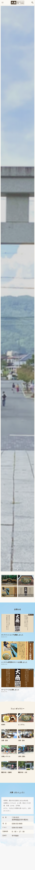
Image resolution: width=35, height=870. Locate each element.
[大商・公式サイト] (17, 2)
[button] (32, 2)
